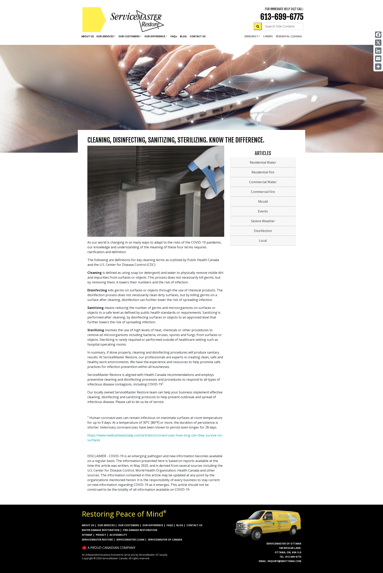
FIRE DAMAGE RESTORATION (140, 530)
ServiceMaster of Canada (165, 539)
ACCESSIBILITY (118, 535)
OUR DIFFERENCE (152, 525)
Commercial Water (263, 182)
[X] (378, 43)
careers (268, 36)
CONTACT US (194, 525)
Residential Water (263, 162)
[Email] (378, 59)
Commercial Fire (263, 192)
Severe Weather (263, 221)
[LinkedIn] (378, 51)
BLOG (179, 525)
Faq (174, 36)
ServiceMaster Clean (130, 539)
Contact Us (197, 36)
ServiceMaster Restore (97, 539)
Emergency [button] (251, 36)
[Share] (378, 67)
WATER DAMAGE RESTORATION (100, 530)
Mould (263, 201)
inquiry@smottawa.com (284, 561)
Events (263, 211)
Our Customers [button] (128, 36)
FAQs (170, 525)
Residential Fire (263, 172)
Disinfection (263, 231)
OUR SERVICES (106, 525)
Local (263, 240)
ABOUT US (88, 525)
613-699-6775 (282, 17)
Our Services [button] (105, 36)
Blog (183, 36)
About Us (87, 36)
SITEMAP (87, 535)
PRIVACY (101, 535)
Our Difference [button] (154, 36)
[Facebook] (378, 35)
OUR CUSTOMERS (128, 525)
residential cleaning (289, 36)
